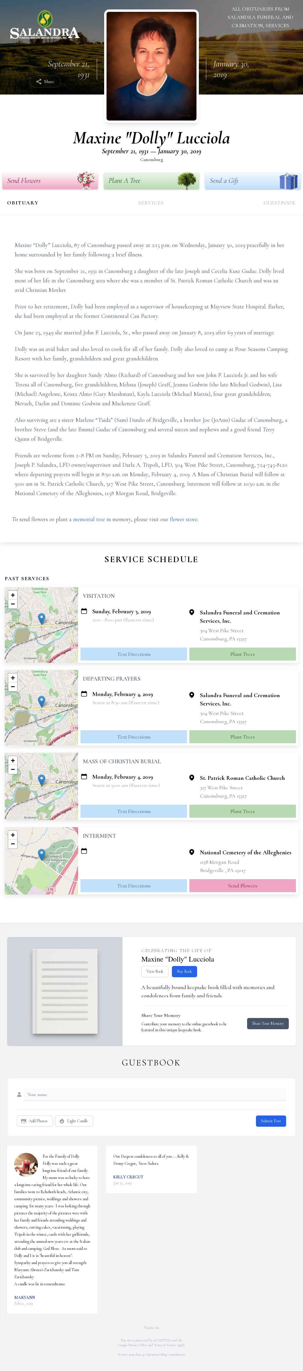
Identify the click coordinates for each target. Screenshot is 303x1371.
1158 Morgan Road (219, 862)
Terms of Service (165, 1345)
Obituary (22, 202)
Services (151, 202)
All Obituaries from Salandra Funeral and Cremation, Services (260, 17)
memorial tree (89, 519)
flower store (183, 519)
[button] (41, 619)
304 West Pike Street (222, 630)
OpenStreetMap (156, 1354)
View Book (154, 971)
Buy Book (184, 971)
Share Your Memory (268, 1023)
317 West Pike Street (221, 787)
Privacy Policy (137, 1345)
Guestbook (280, 202)
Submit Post (271, 1120)
